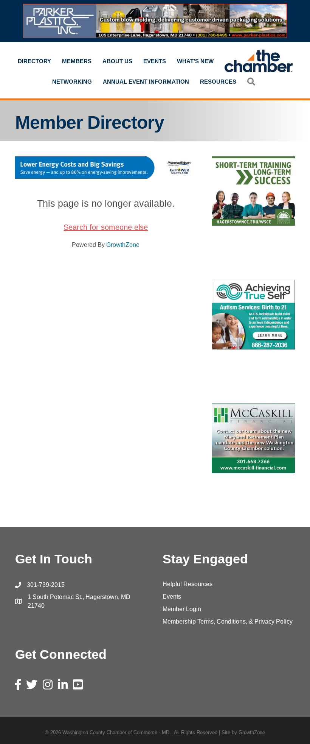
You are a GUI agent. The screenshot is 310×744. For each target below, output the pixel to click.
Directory (34, 61)
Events (154, 61)
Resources (218, 81)
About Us (117, 61)
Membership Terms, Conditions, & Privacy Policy (228, 621)
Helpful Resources (187, 584)
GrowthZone (123, 245)
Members (76, 61)
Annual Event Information (146, 81)
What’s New (195, 61)
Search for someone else (106, 227)
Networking (72, 81)
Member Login (182, 609)
